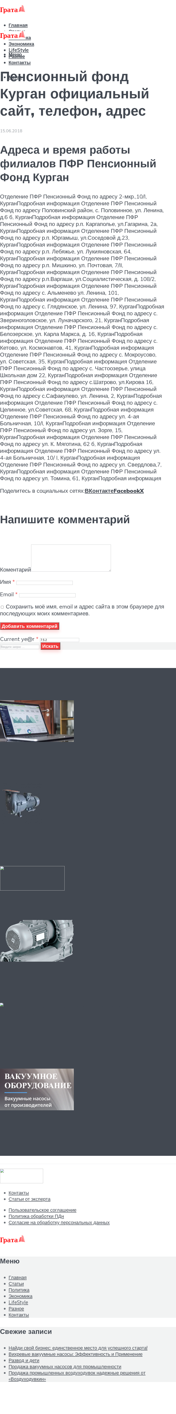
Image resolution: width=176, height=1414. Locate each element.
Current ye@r (19, 638)
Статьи (16, 1283)
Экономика (21, 44)
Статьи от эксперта (29, 1199)
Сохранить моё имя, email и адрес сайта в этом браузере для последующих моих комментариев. (82, 610)
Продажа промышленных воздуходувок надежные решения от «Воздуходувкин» (82, 1043)
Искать (50, 646)
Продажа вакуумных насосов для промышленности (80, 983)
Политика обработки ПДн (36, 1216)
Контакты (20, 62)
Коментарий (15, 569)
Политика (19, 1290)
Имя (7, 581)
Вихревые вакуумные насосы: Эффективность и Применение (74, 846)
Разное (16, 1308)
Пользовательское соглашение (42, 1210)
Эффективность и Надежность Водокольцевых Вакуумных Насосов (74, 1138)
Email (9, 594)
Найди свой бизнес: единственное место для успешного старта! (82, 763)
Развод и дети (34, 906)
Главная (18, 25)
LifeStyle (18, 1302)
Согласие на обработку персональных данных (59, 1222)
